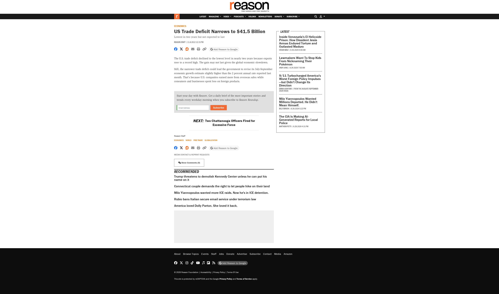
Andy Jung (283, 67)
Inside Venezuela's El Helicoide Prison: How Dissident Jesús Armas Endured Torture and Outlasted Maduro (300, 42)
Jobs (221, 253)
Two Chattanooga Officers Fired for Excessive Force (224, 123)
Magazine (214, 16)
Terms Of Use (233, 272)
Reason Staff (179, 42)
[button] (322, 16)
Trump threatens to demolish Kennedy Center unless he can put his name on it (220, 178)
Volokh (252, 16)
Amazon (288, 253)
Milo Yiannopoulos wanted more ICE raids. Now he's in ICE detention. (221, 193)
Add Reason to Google (225, 49)
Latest (202, 16)
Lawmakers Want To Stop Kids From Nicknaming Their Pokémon (300, 61)
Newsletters (265, 16)
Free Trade (198, 140)
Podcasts (239, 16)
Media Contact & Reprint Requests (191, 154)
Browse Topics (191, 253)
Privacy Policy (219, 272)
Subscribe (292, 16)
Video (227, 16)
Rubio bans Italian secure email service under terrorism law (215, 199)
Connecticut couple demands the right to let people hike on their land (222, 186)
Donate (279, 16)
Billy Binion (284, 108)
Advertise (242, 253)
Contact (267, 253)
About (177, 253)
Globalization (211, 140)
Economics (180, 26)
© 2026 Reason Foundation (186, 272)
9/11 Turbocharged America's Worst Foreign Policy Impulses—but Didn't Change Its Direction (300, 80)
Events (205, 253)
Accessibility (206, 272)
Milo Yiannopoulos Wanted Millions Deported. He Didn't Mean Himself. (298, 102)
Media (277, 253)
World (188, 140)
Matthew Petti (285, 126)
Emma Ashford (285, 88)
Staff (213, 253)
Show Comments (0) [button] (190, 162)
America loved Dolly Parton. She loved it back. (205, 206)
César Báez (283, 49)
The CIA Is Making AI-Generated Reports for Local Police (298, 119)
